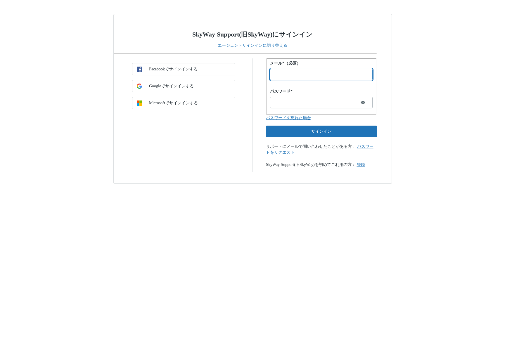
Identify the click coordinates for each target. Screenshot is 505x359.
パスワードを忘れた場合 (288, 118)
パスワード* (281, 91)
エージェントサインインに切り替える (252, 45)
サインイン (321, 131)
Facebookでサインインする (173, 69)
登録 (361, 164)
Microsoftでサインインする (173, 103)
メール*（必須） (285, 63)
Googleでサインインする (171, 86)
